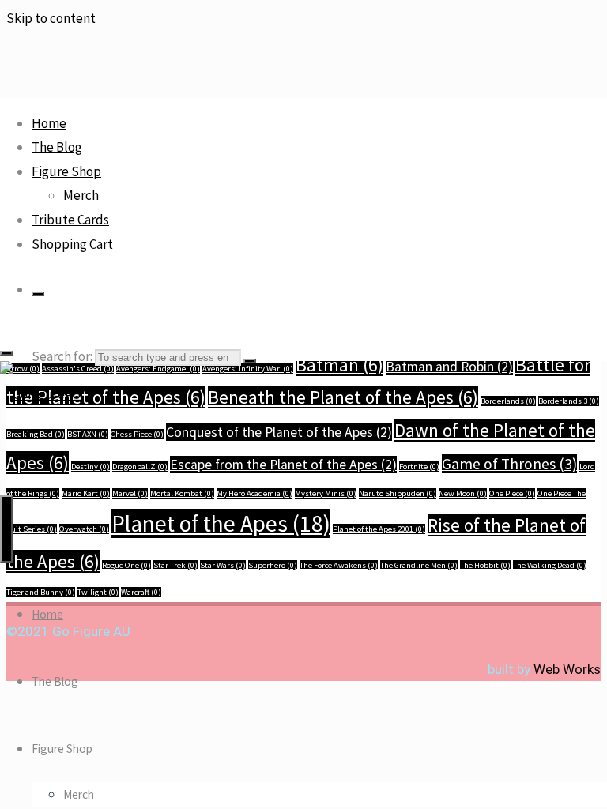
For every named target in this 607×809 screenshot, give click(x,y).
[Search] (38, 294)
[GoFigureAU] (40, 394)
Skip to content (51, 18)
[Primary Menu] (6, 529)
